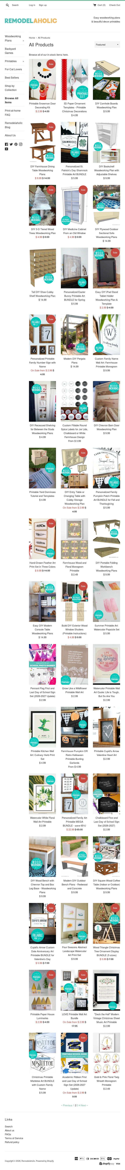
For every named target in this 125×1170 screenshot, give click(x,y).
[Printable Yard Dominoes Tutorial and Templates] (42, 468)
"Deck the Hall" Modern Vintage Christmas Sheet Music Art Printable (106, 1018)
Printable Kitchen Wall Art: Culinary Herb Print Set (42, 754)
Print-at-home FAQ (13, 113)
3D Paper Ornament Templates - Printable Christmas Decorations (74, 107)
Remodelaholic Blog (13, 125)
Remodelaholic (28, 1160)
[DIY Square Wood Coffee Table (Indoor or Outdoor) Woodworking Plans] (106, 856)
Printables (14, 61)
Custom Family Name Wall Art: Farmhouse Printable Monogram (106, 362)
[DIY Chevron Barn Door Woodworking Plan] (106, 401)
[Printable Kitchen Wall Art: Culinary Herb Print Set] (42, 727)
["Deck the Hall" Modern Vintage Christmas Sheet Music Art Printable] (106, 990)
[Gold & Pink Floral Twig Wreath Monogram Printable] (106, 1053)
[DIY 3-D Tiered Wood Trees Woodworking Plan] (42, 205)
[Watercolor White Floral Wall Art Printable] (42, 793)
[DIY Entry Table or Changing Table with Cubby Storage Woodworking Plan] (74, 468)
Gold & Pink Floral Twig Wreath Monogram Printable (106, 1080)
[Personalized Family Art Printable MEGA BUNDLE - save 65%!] (74, 793)
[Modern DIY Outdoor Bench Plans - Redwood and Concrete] (74, 856)
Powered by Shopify (45, 1160)
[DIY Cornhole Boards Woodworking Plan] (106, 79)
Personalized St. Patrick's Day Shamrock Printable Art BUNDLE (75, 170)
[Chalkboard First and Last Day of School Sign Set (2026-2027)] (106, 793)
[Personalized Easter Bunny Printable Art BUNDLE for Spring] (74, 268)
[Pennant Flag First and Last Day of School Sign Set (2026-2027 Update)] (42, 664)
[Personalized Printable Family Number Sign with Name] (42, 334)
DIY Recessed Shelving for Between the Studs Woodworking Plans (42, 429)
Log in (32, 5)
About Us (10, 135)
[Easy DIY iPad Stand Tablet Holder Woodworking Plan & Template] (106, 268)
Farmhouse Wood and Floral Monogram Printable (74, 566)
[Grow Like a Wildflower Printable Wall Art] (74, 664)
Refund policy (12, 1142)
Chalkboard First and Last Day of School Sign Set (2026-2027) (106, 821)
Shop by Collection (11, 88)
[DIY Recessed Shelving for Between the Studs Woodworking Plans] (42, 401)
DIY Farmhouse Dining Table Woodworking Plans (42, 170)
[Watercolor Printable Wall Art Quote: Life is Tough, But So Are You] (106, 664)
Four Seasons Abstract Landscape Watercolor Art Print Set (74, 951)
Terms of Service (14, 1138)
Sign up (43, 5)
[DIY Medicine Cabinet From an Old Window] (74, 205)
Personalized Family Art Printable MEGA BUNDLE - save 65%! (74, 821)
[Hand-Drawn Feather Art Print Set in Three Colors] (42, 538)
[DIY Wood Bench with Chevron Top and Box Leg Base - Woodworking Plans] (42, 856)
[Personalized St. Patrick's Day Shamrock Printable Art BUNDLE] (74, 142)
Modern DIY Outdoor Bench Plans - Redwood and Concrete (74, 884)
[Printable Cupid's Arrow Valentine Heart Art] (106, 727)
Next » (84, 1105)
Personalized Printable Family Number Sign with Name (42, 362)
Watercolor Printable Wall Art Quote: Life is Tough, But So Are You (106, 692)
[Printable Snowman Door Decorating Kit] (42, 79)
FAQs (8, 1134)
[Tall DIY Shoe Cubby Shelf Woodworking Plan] (42, 268)
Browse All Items (11, 100)
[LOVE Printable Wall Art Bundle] (74, 990)
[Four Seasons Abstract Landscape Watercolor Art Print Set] (74, 923)
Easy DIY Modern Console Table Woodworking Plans (42, 629)
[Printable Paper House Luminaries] (42, 990)
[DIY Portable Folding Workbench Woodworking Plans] (106, 538)
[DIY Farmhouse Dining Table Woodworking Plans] (42, 142)
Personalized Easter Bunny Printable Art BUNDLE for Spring (74, 295)
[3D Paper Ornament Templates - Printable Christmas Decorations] (74, 79)
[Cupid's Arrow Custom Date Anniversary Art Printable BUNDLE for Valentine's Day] (42, 923)
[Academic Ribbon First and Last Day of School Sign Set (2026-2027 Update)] (74, 1053)
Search (9, 1126)
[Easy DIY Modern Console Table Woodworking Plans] (42, 601)
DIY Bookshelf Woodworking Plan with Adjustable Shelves (106, 170)
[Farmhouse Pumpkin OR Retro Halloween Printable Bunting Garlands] (74, 727)
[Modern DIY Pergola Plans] (74, 334)
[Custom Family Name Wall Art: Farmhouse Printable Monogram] (106, 334)
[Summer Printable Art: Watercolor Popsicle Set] (106, 601)
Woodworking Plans (14, 38)
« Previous (66, 1105)
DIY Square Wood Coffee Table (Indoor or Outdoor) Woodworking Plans (106, 884)
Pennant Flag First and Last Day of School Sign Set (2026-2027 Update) (42, 692)
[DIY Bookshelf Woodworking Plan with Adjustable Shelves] (106, 142)
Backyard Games (10, 51)
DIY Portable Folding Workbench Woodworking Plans (107, 566)
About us (9, 1130)
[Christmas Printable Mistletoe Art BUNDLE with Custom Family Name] (42, 1053)
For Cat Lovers (13, 69)
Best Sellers (12, 77)
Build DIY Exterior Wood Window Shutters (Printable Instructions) (74, 629)
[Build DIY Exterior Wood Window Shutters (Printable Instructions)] (74, 601)
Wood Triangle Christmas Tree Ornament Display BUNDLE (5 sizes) (106, 951)
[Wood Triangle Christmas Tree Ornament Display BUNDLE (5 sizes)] (106, 923)
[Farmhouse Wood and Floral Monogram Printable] (74, 538)
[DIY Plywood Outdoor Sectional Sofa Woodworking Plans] (106, 205)
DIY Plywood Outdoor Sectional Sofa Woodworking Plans (106, 233)
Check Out (114, 5)
